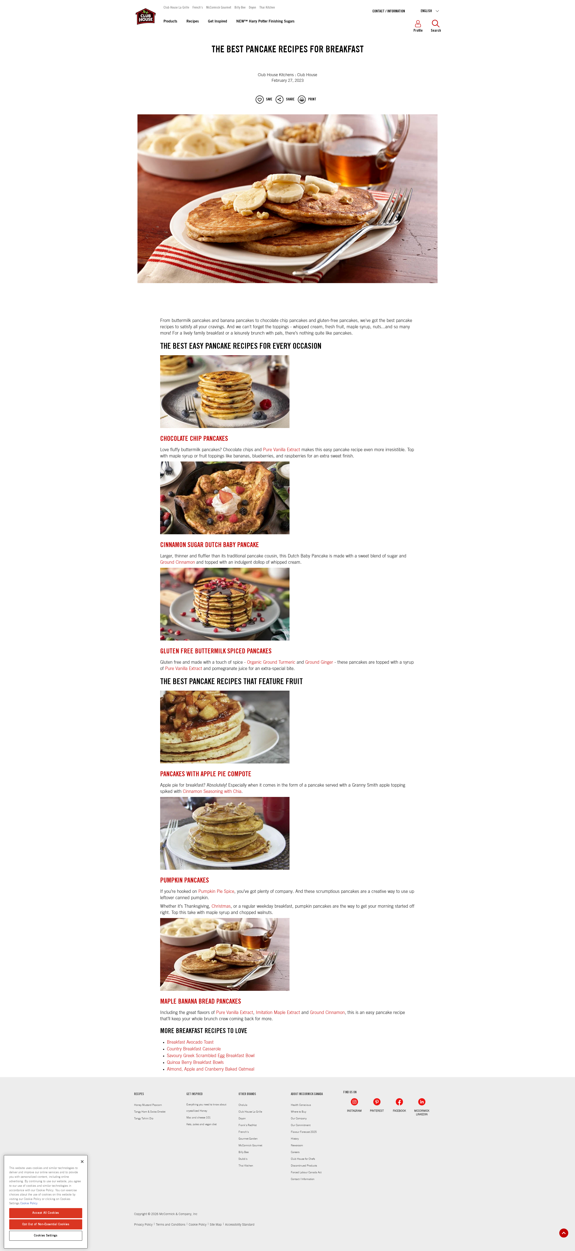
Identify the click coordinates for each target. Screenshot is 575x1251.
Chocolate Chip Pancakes (194, 439)
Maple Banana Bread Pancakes (200, 1002)
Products (170, 21)
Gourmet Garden (248, 1138)
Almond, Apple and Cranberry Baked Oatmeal (210, 1069)
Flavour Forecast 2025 (304, 1132)
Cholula (243, 1105)
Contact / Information (388, 11)
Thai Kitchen (267, 7)
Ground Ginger (319, 662)
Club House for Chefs (303, 1159)
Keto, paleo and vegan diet (201, 1124)
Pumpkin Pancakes (184, 881)
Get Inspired (217, 21)
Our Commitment (300, 1125)
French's (197, 7)
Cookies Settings (46, 1235)
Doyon (252, 7)
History (295, 1138)
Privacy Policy (143, 1224)
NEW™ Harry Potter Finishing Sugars (265, 21)
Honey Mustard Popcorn (148, 1105)
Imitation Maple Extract (278, 1012)
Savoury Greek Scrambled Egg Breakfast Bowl (210, 1056)
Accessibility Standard (239, 1224)
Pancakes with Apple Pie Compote (205, 774)
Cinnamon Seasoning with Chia (212, 791)
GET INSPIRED (194, 1094)
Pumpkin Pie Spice (216, 891)
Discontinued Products (304, 1165)
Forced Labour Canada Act (306, 1172)
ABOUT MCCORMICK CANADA (307, 1094)
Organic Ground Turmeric (271, 662)
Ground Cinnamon (177, 562)
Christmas (221, 906)
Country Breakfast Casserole (194, 1049)
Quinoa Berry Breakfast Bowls (195, 1062)
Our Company (299, 1118)
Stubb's (243, 1159)
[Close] (82, 1162)
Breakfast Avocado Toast (190, 1042)
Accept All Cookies (45, 1212)
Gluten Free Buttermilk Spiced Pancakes (216, 651)
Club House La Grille (176, 7)
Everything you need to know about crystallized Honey (206, 1107)
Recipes (192, 21)
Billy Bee (239, 7)
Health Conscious (301, 1105)
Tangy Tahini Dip (143, 1118)
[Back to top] (563, 1233)
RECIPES (139, 1094)
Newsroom (297, 1145)
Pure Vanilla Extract (281, 450)
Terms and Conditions (170, 1224)
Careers (295, 1152)
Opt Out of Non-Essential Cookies (45, 1224)
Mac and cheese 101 (198, 1117)
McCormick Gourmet (218, 7)
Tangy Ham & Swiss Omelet (149, 1111)
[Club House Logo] (145, 26)
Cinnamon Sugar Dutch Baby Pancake (209, 545)
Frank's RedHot (248, 1125)
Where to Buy (298, 1111)
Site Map (216, 1224)
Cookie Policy (197, 1224)
